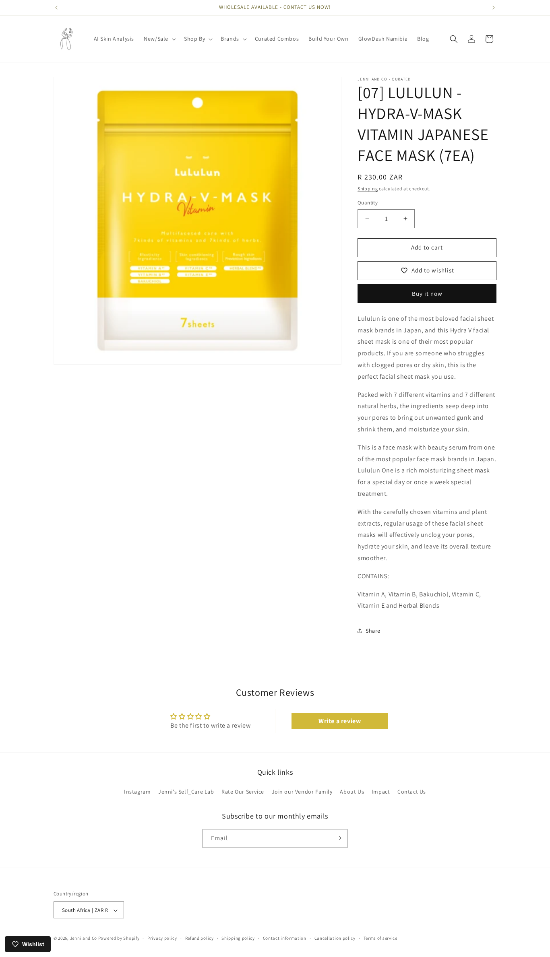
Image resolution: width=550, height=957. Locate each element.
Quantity (368, 202)
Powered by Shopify (119, 938)
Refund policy (199, 938)
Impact (381, 792)
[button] (159, 38)
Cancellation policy (335, 938)
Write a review (339, 721)
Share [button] (373, 630)
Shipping (368, 189)
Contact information (284, 938)
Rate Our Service (242, 792)
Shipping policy (238, 938)
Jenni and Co (83, 938)
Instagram (137, 792)
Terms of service (380, 938)
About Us (352, 792)
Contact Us (411, 792)
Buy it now (427, 293)
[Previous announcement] (56, 7)
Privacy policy (162, 938)
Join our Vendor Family (302, 792)
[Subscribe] (338, 838)
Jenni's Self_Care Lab (186, 792)
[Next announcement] (493, 7)
